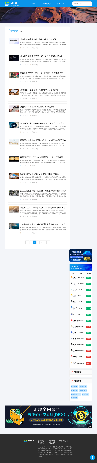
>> (48, 242)
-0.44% (88, 339)
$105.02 (80, 315)
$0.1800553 (80, 345)
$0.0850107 (80, 327)
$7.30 (81, 357)
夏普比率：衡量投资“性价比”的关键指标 (37, 107)
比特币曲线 (85, 394)
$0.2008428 (80, 339)
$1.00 (81, 290)
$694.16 (80, 296)
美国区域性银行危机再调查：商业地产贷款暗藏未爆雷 (43, 191)
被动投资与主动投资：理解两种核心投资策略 (39, 90)
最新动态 (47, 3)
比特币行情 (83, 386)
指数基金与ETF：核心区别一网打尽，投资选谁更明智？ (41, 73)
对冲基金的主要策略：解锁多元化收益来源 (38, 39)
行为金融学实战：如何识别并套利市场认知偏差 (40, 174)
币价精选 (62, 441)
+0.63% (88, 284)
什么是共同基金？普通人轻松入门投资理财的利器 (41, 56)
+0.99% (88, 345)
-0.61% (88, 363)
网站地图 (51, 443)
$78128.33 (81, 278)
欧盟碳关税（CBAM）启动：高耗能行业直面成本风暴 (42, 208)
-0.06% (88, 357)
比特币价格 (74, 386)
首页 (33, 3)
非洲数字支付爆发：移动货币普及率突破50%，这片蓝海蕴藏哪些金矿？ (42, 224)
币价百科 (60, 3)
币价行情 (41, 443)
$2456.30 (81, 284)
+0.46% (88, 296)
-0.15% (88, 327)
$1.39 (81, 302)
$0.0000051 (80, 363)
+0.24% (88, 302)
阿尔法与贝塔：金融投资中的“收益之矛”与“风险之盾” (42, 123)
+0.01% (88, 308)
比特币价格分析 (75, 394)
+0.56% (88, 278)
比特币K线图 (83, 390)
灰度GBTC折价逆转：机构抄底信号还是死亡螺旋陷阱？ (41, 157)
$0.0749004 (80, 351)
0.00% (88, 290)
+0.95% (88, 315)
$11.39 (81, 333)
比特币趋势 (74, 398)
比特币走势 (74, 390)
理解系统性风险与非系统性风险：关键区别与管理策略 (43, 140)
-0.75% (88, 351)
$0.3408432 (80, 321)
